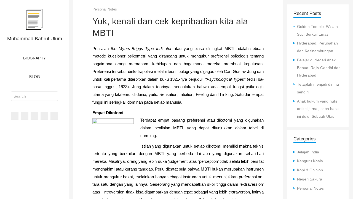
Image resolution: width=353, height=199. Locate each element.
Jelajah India (308, 152)
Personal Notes (104, 9)
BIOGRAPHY (34, 58)
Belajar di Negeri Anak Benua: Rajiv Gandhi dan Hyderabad (319, 68)
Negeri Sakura (309, 179)
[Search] (54, 96)
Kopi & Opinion (310, 170)
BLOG (34, 76)
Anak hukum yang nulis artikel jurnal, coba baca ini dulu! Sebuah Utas (318, 109)
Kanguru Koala (310, 161)
